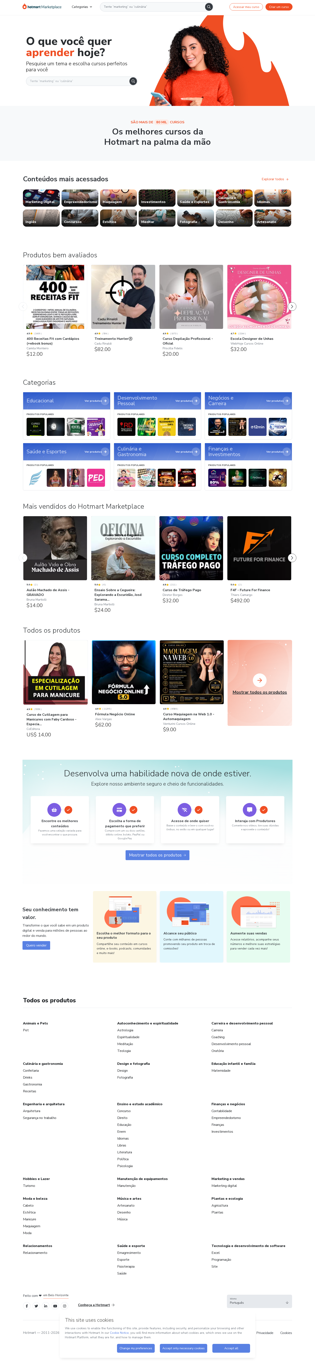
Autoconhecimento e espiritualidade (147, 1023)
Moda (27, 1233)
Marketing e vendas (228, 1179)
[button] (259, 1301)
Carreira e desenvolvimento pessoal (242, 1023)
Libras (121, 1145)
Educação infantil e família (233, 1063)
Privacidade (264, 1333)
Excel (216, 1252)
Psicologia (125, 1166)
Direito (122, 1118)
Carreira (217, 1030)
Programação (221, 1259)
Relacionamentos (37, 1246)
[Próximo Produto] (292, 302)
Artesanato (126, 1205)
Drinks (27, 1077)
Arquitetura (31, 1111)
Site (215, 1266)
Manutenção (126, 1185)
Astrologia (125, 1030)
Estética (29, 1212)
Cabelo (28, 1205)
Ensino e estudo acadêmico (139, 1104)
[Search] (209, 7)
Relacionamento (35, 1252)
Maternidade (221, 1070)
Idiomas (123, 1138)
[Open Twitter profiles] (36, 1306)
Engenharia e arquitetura (43, 1104)
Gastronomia (32, 1084)
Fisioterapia (126, 1266)
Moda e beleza (35, 1198)
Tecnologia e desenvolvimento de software (248, 1246)
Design (122, 1070)
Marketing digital (224, 1185)
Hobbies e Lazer (36, 1179)
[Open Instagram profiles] (64, 1306)
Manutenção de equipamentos (142, 1179)
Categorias (80, 7)
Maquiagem (31, 1226)
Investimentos (222, 1131)
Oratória (218, 1051)
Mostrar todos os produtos (155, 855)
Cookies (286, 1333)
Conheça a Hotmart (94, 1305)
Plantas (217, 1212)
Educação (124, 1124)
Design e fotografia (133, 1063)
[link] (41, 198)
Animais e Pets (35, 1023)
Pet (26, 1030)
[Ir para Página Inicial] (42, 7)
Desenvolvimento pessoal (231, 1044)
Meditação (125, 1044)
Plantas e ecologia (227, 1198)
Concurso (124, 1111)
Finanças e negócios (228, 1104)
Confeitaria (31, 1070)
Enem (121, 1131)
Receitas (29, 1091)
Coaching (218, 1037)
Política (123, 1159)
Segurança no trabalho (39, 1118)
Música (122, 1219)
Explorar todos (273, 179)
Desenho (124, 1212)
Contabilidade (222, 1111)
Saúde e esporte (131, 1246)
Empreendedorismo (226, 1118)
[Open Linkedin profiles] (45, 1306)
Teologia (124, 1051)
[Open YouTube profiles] (55, 1306)
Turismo (29, 1185)
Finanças (218, 1124)
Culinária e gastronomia (43, 1063)
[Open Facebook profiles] (27, 1306)
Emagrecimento (129, 1252)
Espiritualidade (128, 1037)
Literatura (124, 1152)
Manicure (29, 1219)
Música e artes (129, 1198)
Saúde (122, 1273)
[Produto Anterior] (23, 302)
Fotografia (125, 1077)
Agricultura (220, 1205)
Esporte (123, 1259)
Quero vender (36, 945)
